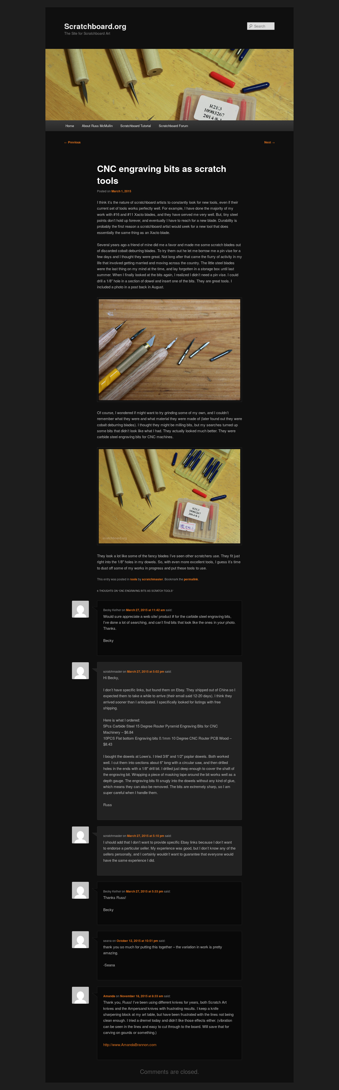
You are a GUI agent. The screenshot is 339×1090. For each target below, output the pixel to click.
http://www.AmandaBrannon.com (130, 1044)
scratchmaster (152, 579)
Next (269, 142)
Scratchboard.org (95, 26)
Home (70, 125)
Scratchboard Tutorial (135, 125)
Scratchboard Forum (173, 125)
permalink (191, 579)
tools (133, 579)
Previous (72, 142)
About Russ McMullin (97, 125)
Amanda (109, 996)
